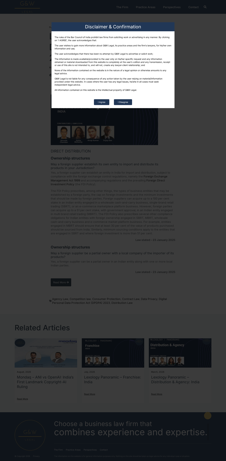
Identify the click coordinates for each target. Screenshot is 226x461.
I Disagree (123, 102)
